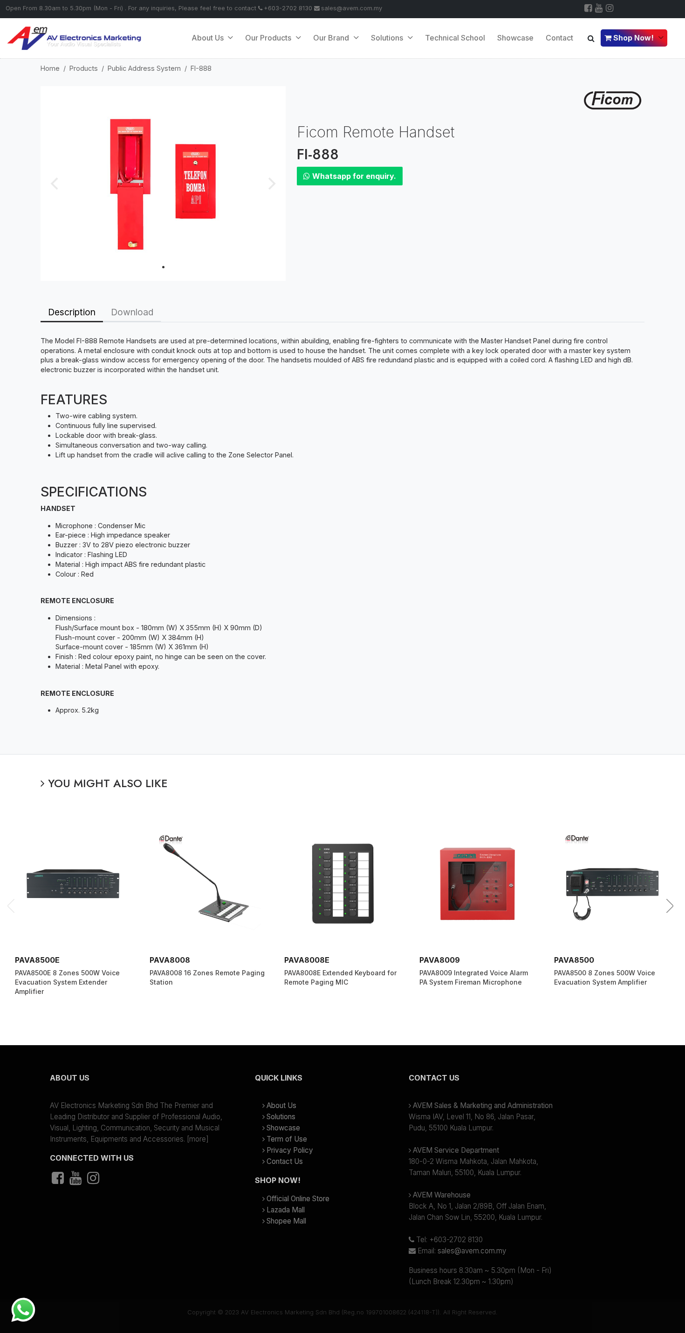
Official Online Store (298, 1198)
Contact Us (285, 1161)
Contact (559, 37)
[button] (137, 1081)
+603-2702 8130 (288, 8)
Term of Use (287, 1139)
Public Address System (144, 68)
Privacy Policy (290, 1150)
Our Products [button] (269, 37)
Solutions (281, 1116)
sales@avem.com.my (351, 8)
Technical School (455, 37)
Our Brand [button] (332, 37)
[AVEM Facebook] (588, 9)
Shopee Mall (286, 1221)
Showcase (515, 37)
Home (50, 68)
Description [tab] (72, 312)
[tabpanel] (342, 538)
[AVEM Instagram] (610, 9)
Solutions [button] (388, 37)
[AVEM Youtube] (599, 9)
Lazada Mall (286, 1209)
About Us (209, 37)
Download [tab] (132, 312)
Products (83, 68)
